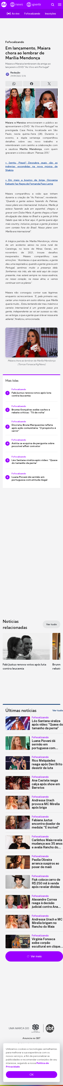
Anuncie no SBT (31, 1038)
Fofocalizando (14, 42)
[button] (26, 655)
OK (32, 1074)
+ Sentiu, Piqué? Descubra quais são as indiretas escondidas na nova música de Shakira (31, 166)
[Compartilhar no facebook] (31, 83)
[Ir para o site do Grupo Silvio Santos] (26, 1028)
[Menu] (59, 4)
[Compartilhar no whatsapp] (13, 83)
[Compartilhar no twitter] (49, 83)
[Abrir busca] (52, 4)
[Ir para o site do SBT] (50, 1028)
